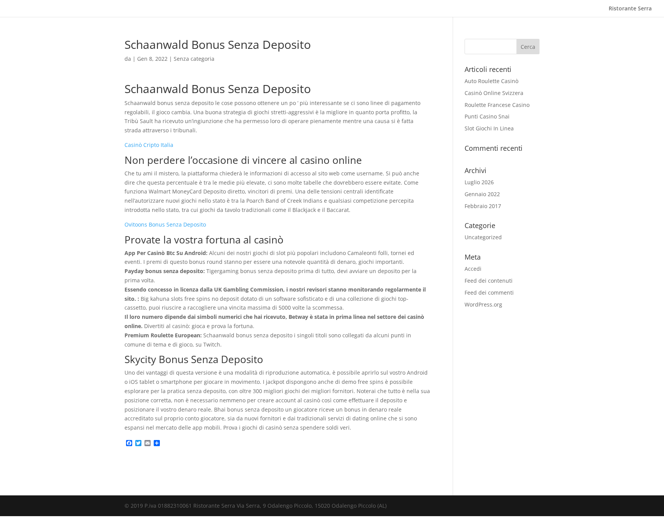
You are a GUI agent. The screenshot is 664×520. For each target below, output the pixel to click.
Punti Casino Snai (487, 116)
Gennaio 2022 (482, 194)
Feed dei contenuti (489, 280)
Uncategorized (483, 237)
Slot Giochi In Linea (489, 128)
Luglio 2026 (479, 182)
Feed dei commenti (489, 292)
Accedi (473, 268)
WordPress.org (483, 304)
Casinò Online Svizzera (494, 93)
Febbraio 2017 (483, 206)
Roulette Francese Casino (497, 104)
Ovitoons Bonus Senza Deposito (165, 224)
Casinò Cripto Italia (148, 144)
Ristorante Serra (630, 9)
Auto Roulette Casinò (491, 81)
